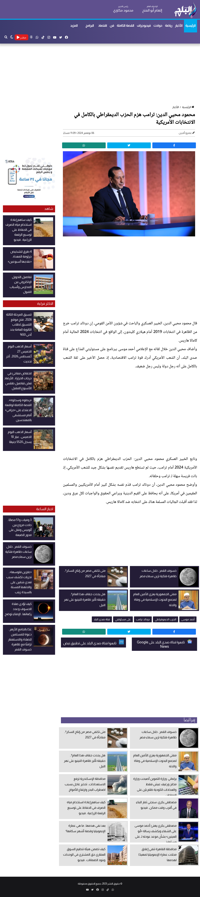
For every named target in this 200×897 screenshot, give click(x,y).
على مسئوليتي (123, 619)
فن (112, 25)
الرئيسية (190, 25)
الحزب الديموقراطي (165, 619)
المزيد (74, 25)
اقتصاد (102, 25)
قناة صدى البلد (102, 619)
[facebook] (174, 145)
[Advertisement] (100, 74)
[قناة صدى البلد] (185, 10)
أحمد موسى (188, 619)
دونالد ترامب (143, 619)
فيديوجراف (144, 25)
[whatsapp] (84, 145)
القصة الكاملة (125, 25)
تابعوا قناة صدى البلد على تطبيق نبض (90, 643)
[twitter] (129, 145)
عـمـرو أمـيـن (185, 132)
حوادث (158, 25)
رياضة (168, 25)
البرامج (90, 25)
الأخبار (179, 25)
